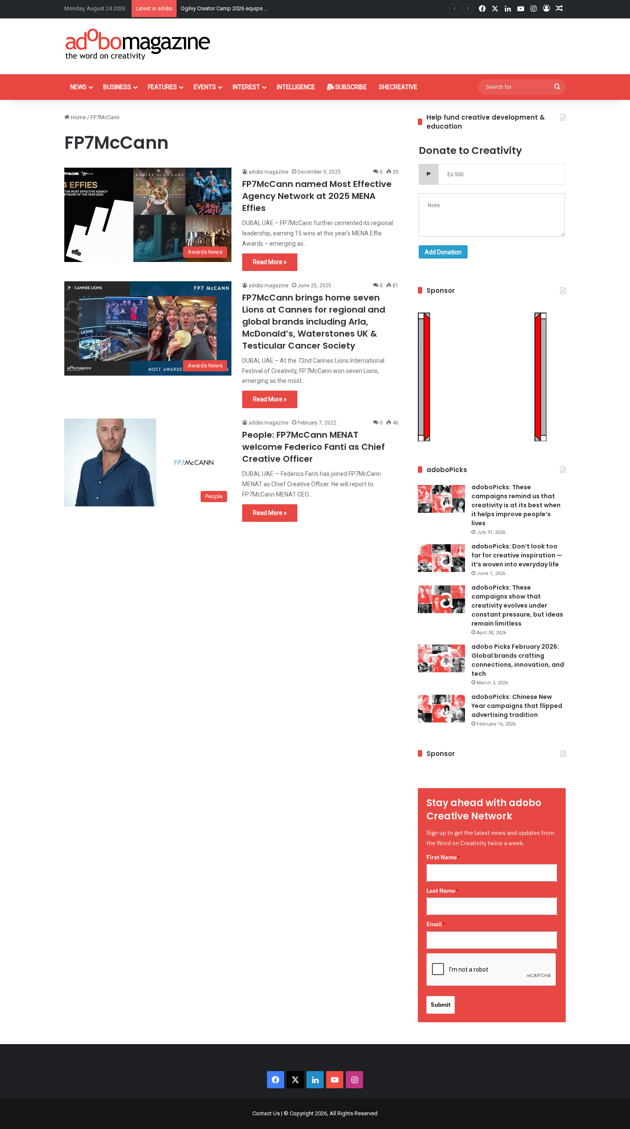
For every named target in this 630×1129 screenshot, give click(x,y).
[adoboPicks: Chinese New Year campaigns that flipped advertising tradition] (441, 708)
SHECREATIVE (398, 87)
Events (205, 87)
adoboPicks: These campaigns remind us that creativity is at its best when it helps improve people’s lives (516, 505)
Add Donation (443, 252)
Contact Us (266, 1113)
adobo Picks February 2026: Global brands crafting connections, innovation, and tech (517, 660)
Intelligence (296, 87)
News (78, 87)
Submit (440, 1005)
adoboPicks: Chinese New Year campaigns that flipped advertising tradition (516, 705)
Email (435, 924)
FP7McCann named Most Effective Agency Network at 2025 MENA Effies (317, 196)
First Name (443, 857)
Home (77, 117)
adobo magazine (268, 172)
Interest (246, 87)
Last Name (442, 890)
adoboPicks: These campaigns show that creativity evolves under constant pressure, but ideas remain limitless (517, 605)
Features (162, 87)
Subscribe (350, 87)
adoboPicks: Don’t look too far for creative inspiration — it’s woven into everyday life (516, 555)
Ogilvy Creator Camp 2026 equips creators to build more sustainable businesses (280, 8)
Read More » (270, 262)
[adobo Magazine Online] (138, 44)
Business (117, 87)
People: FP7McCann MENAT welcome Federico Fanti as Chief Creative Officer (313, 447)
